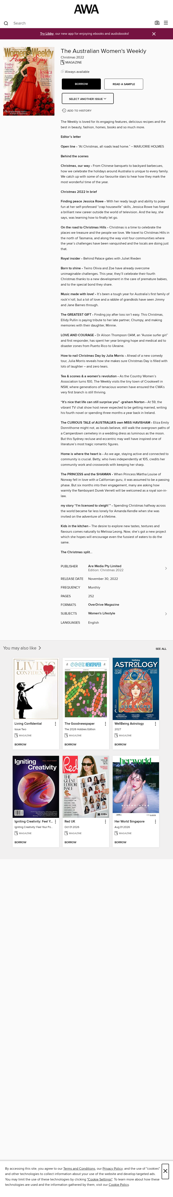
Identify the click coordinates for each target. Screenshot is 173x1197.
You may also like (20, 648)
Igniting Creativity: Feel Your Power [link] (34, 822)
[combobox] (78, 23)
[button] (81, 84)
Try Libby (47, 34)
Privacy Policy (113, 1169)
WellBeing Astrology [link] (129, 724)
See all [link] (161, 649)
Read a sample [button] (124, 84)
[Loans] (157, 24)
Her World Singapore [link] (130, 822)
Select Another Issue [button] (86, 99)
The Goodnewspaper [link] (80, 724)
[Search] (6, 23)
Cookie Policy (119, 1185)
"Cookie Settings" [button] (99, 1179)
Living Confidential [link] (28, 724)
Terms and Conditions (79, 1169)
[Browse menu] (166, 23)
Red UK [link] (70, 822)
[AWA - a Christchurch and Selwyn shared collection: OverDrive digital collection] (86, 9)
